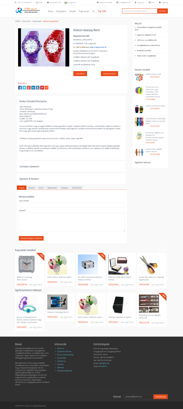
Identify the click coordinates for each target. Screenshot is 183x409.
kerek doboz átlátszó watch (59, 277)
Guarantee (61, 358)
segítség (165, 2)
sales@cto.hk (104, 363)
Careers (60, 364)
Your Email (24, 200)
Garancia (140, 2)
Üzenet (22, 210)
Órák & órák (26, 21)
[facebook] (20, 87)
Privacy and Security (65, 354)
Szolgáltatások (124, 2)
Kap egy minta (35, 284)
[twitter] (24, 87)
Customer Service (64, 351)
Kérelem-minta (109, 73)
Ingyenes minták (105, 2)
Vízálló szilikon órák (153, 74)
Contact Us (61, 361)
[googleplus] (29, 87)
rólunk (72, 11)
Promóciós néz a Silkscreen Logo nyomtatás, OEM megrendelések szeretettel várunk (152, 92)
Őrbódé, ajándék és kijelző (119, 317)
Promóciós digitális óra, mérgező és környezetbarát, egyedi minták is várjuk (154, 136)
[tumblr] (38, 87)
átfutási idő (76, 187)
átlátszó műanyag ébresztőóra (24, 278)
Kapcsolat (84, 11)
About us (60, 348)
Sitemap (60, 367)
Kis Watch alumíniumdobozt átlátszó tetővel (90, 278)
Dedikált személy (144, 50)
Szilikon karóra (36, 21)
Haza (50, 11)
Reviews (32, 187)
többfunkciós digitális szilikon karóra (153, 150)
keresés (162, 11)
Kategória (61, 11)
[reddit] (46, 87)
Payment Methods (64, 370)
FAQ (153, 2)
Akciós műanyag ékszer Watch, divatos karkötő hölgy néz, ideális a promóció (29, 320)
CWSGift (17, 21)
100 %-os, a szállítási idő (146, 40)
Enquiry (21, 187)
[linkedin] (33, 87)
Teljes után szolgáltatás (146, 55)
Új (93, 11)
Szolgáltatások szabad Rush (148, 45)
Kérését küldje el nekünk (31, 238)
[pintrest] (42, 87)
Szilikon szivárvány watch (155, 106)
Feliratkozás (160, 396)
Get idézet (80, 73)
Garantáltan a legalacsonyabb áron (148, 28)
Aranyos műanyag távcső (57, 312)
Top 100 (102, 11)
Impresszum (52, 187)
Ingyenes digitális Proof (146, 35)
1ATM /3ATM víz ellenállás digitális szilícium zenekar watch (155, 121)
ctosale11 (103, 366)
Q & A (41, 187)
